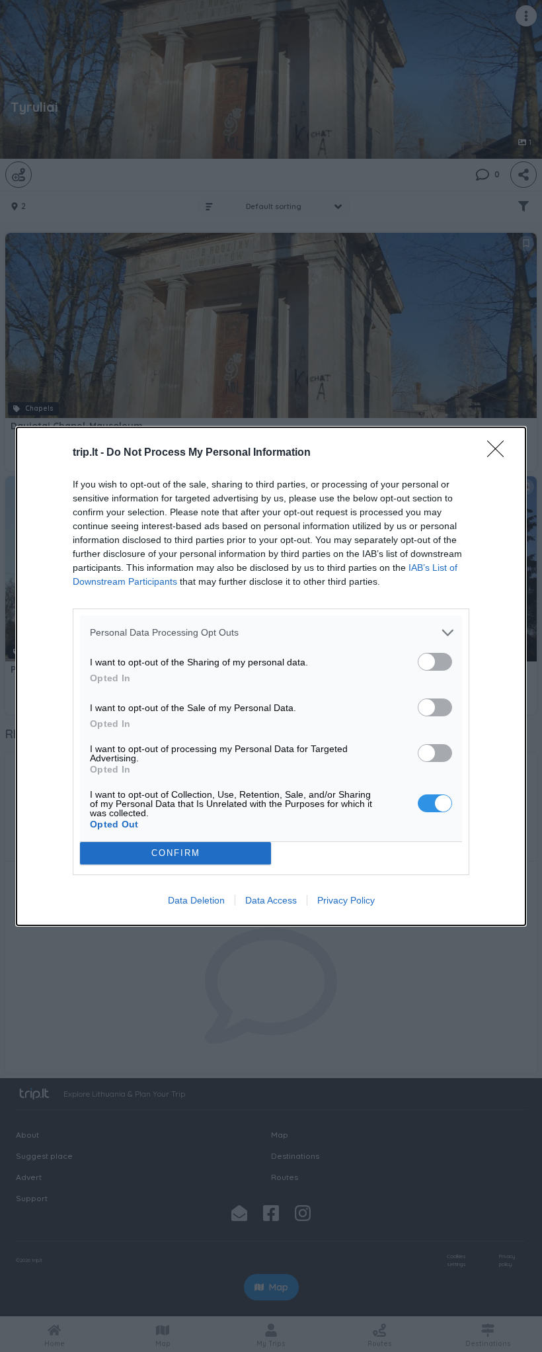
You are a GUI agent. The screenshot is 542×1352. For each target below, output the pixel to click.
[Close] (499, 453)
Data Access (271, 900)
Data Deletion (196, 900)
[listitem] (271, 633)
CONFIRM (175, 853)
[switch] (435, 662)
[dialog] (271, 676)
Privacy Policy (346, 900)
